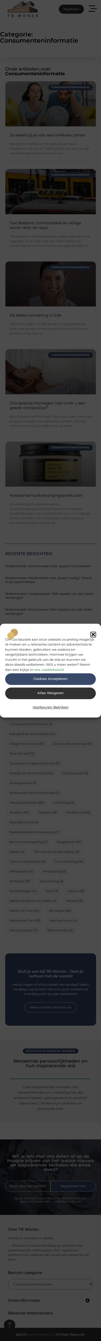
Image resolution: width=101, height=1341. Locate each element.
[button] (93, 634)
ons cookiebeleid (49, 670)
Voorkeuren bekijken (51, 707)
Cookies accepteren (50, 679)
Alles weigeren (50, 693)
